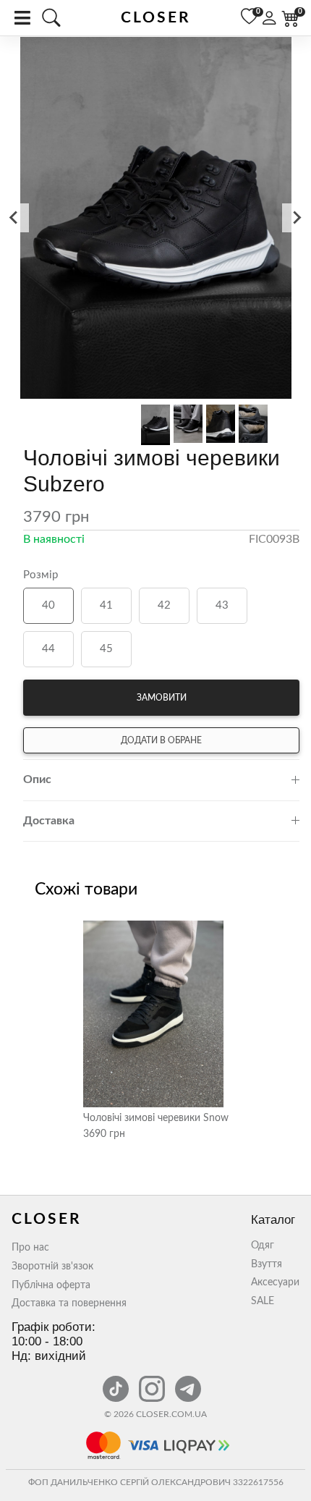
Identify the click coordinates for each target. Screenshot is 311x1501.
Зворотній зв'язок (52, 1266)
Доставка (48, 820)
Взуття (266, 1264)
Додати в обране (161, 740)
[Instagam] (153, 1381)
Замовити (162, 697)
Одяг (262, 1245)
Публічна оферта (51, 1285)
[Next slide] (296, 217)
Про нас (30, 1248)
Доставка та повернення (69, 1303)
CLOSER (156, 17)
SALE (262, 1301)
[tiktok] (117, 1381)
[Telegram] (188, 1381)
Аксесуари (275, 1282)
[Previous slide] (14, 217)
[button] (155, 219)
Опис (37, 779)
